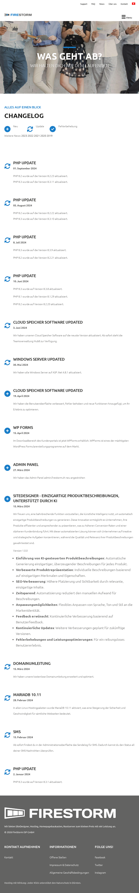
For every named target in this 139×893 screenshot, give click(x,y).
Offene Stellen (58, 857)
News (101, 3)
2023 (24, 135)
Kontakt (124, 3)
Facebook (100, 857)
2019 (49, 135)
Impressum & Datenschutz (64, 865)
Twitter (99, 865)
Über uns (113, 3)
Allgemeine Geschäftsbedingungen (69, 872)
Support (83, 3)
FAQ (93, 3)
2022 (31, 135)
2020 (43, 135)
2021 (37, 135)
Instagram (100, 872)
